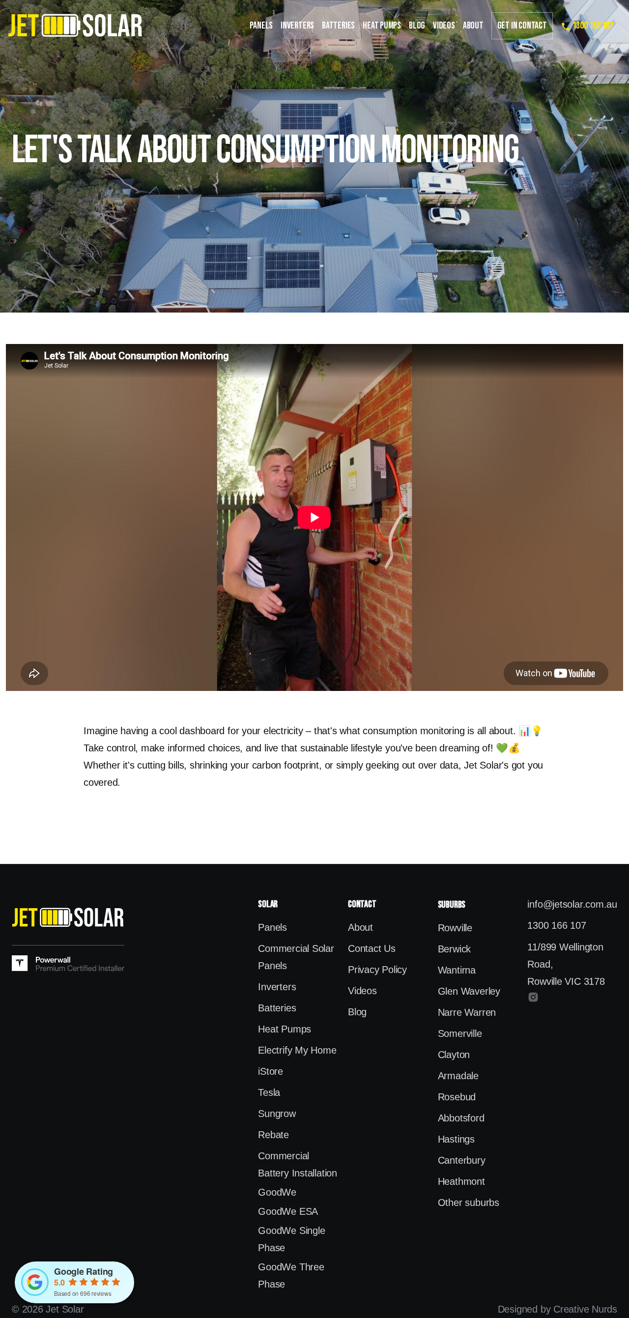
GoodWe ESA (288, 1211)
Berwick (454, 949)
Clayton (454, 1054)
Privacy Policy (377, 969)
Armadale (458, 1075)
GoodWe (277, 1192)
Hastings (456, 1139)
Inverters (297, 25)
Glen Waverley (469, 991)
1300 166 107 (556, 925)
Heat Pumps (382, 25)
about (473, 25)
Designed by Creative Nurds (557, 1309)
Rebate (273, 1134)
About (360, 927)
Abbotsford (461, 1118)
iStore (270, 1071)
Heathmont (461, 1181)
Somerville (460, 1033)
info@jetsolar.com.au (572, 904)
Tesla (269, 1092)
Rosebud (457, 1096)
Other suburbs (468, 1202)
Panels (261, 25)
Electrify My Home (297, 1050)
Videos (444, 25)
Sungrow (276, 1113)
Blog (417, 25)
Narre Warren (467, 1012)
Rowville (455, 927)
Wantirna (457, 970)
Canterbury (462, 1160)
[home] (75, 25)
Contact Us (372, 948)
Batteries (338, 25)
